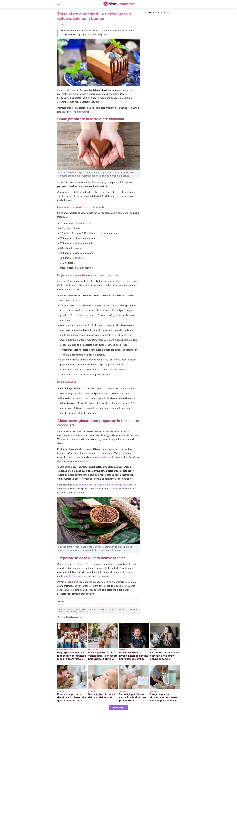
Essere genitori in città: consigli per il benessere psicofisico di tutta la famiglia (103, 656)
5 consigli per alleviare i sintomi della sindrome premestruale (133, 697)
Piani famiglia (94, 650)
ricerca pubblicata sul (103, 484)
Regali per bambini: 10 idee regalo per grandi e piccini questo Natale (71, 655)
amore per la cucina (78, 111)
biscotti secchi (83, 223)
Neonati (153, 650)
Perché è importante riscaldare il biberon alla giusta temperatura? (71, 697)
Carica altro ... (118, 707)
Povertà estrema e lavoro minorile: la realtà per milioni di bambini (133, 655)
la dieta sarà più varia (74, 576)
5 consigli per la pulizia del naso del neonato (102, 696)
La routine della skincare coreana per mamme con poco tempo (164, 655)
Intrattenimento (65, 650)
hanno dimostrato (105, 457)
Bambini (122, 650)
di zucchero (79, 258)
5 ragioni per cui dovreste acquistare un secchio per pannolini (164, 697)
